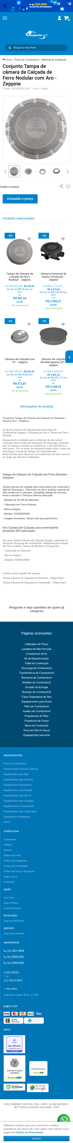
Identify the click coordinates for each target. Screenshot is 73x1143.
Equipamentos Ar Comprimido (19, 806)
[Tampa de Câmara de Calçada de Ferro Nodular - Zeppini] (19, 270)
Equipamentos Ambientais (17, 816)
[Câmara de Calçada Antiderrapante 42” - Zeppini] (53, 357)
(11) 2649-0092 (15, 962)
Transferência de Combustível (36, 672)
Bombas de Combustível (36, 691)
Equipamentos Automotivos (18, 785)
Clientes (8, 844)
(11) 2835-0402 (15, 956)
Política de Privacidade (15, 866)
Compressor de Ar (36, 653)
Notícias (8, 850)
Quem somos (11, 876)
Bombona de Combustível (36, 677)
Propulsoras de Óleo (36, 715)
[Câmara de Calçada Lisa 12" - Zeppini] (19, 356)
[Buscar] (9, 47)
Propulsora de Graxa (36, 720)
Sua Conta (9, 897)
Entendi (36, 1138)
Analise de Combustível (36, 711)
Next (67, 170)
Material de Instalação (54, 59)
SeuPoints (9, 882)
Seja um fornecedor (14, 920)
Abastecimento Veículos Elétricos (21, 769)
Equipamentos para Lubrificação (20, 811)
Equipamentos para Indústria (18, 779)
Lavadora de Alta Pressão (36, 648)
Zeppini (44, 88)
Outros (7, 822)
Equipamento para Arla (36, 735)
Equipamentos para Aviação (18, 790)
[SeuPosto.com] (36, 35)
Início (9, 59)
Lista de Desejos (12, 908)
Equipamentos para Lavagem (18, 800)
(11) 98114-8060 (13, 980)
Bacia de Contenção (36, 725)
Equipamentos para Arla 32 (17, 795)
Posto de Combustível (27, 59)
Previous (5, 171)
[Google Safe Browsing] (38, 1087)
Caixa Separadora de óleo (37, 696)
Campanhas (10, 839)
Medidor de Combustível (36, 682)
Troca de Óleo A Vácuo (36, 730)
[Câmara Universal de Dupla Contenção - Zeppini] (53, 272)
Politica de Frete (12, 855)
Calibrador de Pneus (36, 644)
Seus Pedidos (11, 903)
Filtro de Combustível (36, 706)
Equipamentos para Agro (16, 774)
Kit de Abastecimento (36, 658)
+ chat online (10, 988)
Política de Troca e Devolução (19, 871)
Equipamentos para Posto (37, 701)
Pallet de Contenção (36, 663)
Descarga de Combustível (36, 668)
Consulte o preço (20, 198)
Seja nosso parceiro (14, 933)
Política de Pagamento (15, 860)
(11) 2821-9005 (15, 950)
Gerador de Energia (36, 687)
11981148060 (11, 972)
